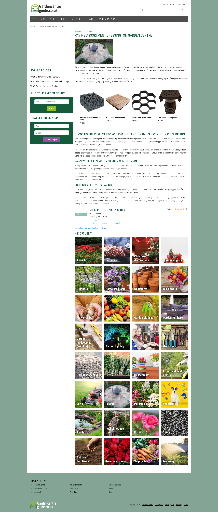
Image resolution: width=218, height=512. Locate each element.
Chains (90, 19)
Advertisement (76, 485)
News (111, 488)
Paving (62, 26)
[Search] (181, 10)
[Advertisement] (51, 48)
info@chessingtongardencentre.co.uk (104, 223)
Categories (76, 19)
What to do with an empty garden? (45, 76)
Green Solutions (147, 505)
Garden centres (48, 19)
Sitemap (179, 505)
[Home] (34, 19)
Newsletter (168, 4)
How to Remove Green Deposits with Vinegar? (50, 81)
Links (186, 505)
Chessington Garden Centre (47, 26)
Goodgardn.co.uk (38, 485)
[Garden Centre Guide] (46, 8)
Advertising (181, 4)
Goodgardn (159, 505)
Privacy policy (169, 505)
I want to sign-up (51, 139)
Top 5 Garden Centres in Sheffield (44, 86)
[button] (92, 108)
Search (51, 108)
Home (32, 26)
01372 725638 (95, 220)
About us (73, 492)
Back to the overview (83, 32)
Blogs (63, 19)
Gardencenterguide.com (41, 488)
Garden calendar (107, 19)
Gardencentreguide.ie (40, 492)
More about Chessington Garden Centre (91, 228)
